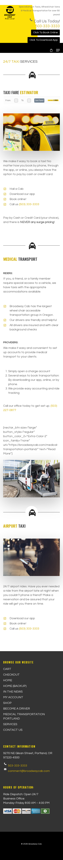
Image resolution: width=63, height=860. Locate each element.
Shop (7, 703)
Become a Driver (16, 708)
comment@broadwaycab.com (29, 771)
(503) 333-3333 (29, 204)
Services (10, 724)
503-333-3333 (47, 26)
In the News (13, 691)
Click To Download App (44, 40)
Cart (7, 669)
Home (7, 680)
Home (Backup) (15, 686)
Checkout (11, 674)
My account (13, 697)
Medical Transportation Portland (24, 716)
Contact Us (13, 729)
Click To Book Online (45, 32)
